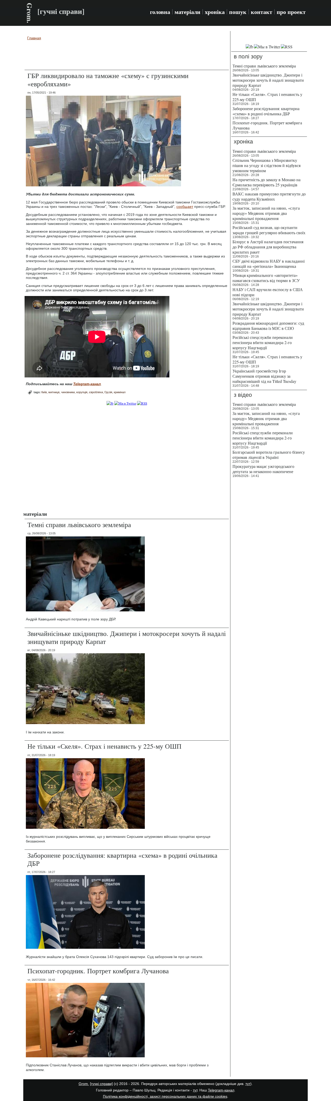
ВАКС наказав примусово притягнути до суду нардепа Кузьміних (269, 196)
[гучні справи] (101, 1084)
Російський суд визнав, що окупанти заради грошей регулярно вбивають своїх (268, 230)
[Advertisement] (127, 55)
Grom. (29, 13)
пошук (237, 12)
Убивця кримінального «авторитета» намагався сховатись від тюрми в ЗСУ (266, 277)
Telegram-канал (221, 1090)
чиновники (68, 392)
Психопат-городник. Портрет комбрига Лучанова (98, 970)
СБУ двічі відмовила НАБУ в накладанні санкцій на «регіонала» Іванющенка (268, 263)
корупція (81, 392)
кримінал (119, 392)
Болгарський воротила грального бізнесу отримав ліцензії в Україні (268, 454)
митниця (53, 392)
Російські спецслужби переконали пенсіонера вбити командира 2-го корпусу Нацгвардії (262, 342)
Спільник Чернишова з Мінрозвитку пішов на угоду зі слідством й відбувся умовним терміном (266, 165)
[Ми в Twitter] (125, 403)
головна (160, 12)
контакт (261, 12)
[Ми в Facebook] (110, 403)
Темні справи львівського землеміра (79, 524)
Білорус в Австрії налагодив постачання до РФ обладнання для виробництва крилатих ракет (267, 247)
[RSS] (142, 403)
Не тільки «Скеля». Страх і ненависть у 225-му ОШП (104, 746)
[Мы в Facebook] (249, 46)
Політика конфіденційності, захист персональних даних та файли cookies (165, 1096)
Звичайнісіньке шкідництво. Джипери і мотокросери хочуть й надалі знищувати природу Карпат (126, 637)
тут (247, 1084)
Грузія (108, 392)
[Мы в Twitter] (267, 46)
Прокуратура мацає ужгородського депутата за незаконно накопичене (263, 469)
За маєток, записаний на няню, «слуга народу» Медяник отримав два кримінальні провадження (266, 213)
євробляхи (96, 392)
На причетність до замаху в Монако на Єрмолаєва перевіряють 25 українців (266, 182)
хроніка (215, 12)
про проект (291, 12)
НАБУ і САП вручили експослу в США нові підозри (267, 292)
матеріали (187, 12)
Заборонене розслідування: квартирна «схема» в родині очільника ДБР (122, 859)
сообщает (184, 206)
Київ (44, 392)
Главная (34, 38)
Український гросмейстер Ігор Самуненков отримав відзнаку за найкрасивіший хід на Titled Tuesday (264, 376)
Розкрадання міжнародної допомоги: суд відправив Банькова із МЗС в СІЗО (268, 325)
